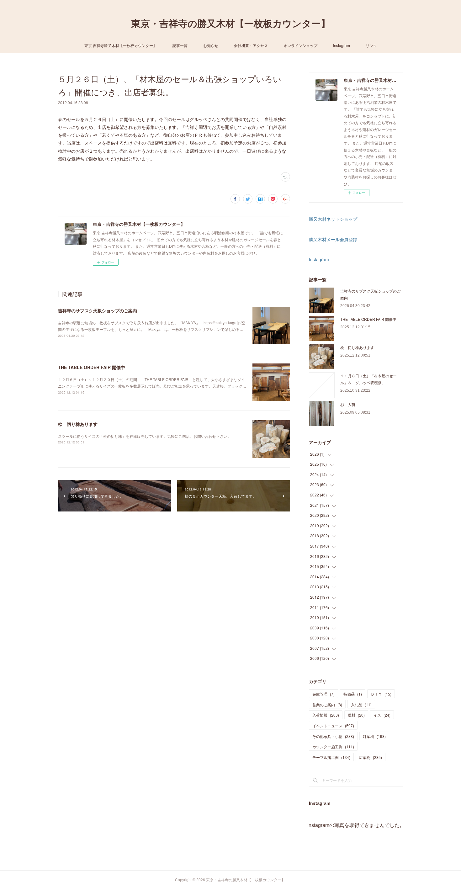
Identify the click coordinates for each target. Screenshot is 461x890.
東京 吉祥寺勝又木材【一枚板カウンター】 (120, 45)
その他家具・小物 (333, 736)
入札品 (361, 704)
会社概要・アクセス (251, 45)
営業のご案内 (327, 704)
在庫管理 (323, 694)
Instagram (341, 45)
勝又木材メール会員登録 (333, 239)
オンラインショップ (300, 45)
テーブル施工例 (331, 757)
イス (382, 715)
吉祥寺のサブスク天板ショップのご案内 (97, 310)
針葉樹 (374, 736)
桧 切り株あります (78, 424)
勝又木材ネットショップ (333, 219)
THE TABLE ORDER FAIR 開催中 (91, 367)
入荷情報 (325, 715)
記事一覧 (180, 45)
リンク (371, 45)
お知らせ (210, 45)
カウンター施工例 (333, 746)
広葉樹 (370, 757)
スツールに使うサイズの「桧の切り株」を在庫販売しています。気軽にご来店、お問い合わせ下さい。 (144, 436)
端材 (356, 715)
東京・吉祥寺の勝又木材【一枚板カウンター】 (230, 24)
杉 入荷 (347, 404)
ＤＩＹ (381, 694)
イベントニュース (333, 725)
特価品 (352, 694)
